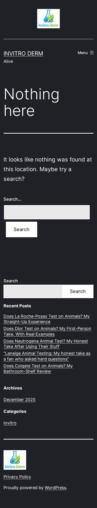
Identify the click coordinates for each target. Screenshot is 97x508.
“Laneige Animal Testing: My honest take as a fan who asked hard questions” (47, 356)
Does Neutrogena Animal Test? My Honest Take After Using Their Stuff (46, 344)
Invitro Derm (23, 53)
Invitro (10, 422)
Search (11, 280)
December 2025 (20, 399)
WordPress (55, 487)
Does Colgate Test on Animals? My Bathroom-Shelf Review (38, 368)
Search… (12, 199)
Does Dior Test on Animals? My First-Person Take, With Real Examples (47, 331)
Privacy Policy (17, 476)
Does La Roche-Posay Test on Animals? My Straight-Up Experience (47, 319)
